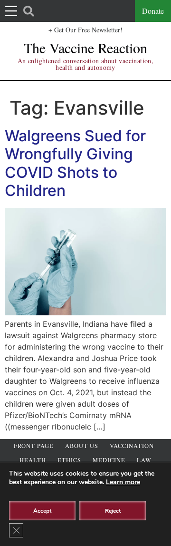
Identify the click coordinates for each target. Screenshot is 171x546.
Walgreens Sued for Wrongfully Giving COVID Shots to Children (75, 163)
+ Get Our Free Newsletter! (85, 29)
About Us (81, 446)
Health (32, 460)
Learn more (123, 482)
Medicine (109, 460)
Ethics (69, 460)
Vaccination (132, 446)
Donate (153, 11)
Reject (113, 511)
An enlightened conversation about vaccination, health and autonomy (85, 64)
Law (144, 460)
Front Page (34, 446)
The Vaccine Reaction (85, 47)
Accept (42, 511)
